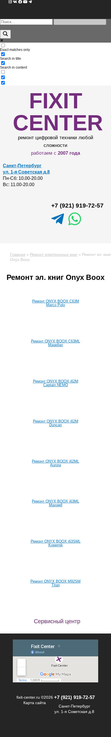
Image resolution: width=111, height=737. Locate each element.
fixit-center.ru (28, 697)
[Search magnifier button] (5, 34)
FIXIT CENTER (58, 111)
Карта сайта (34, 702)
